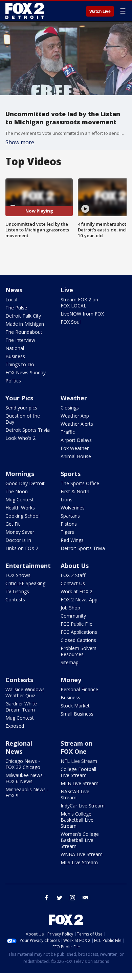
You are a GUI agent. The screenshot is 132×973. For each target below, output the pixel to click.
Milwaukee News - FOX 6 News (25, 778)
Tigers (67, 532)
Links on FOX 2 (21, 548)
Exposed (14, 726)
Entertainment (28, 566)
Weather (74, 398)
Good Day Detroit (25, 483)
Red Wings (72, 540)
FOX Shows (17, 575)
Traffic (68, 432)
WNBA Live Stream (82, 854)
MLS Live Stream (79, 862)
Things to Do (19, 364)
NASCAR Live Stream (75, 794)
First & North (75, 491)
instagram (72, 897)
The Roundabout (23, 332)
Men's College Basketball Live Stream (77, 819)
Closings (70, 407)
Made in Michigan (24, 324)
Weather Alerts (77, 424)
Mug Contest (19, 499)
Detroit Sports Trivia (27, 430)
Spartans (70, 516)
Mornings (19, 474)
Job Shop (70, 607)
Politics (13, 380)
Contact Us (73, 583)
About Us (75, 566)
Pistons (69, 524)
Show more (19, 142)
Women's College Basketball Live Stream (80, 840)
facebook (46, 897)
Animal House (76, 456)
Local (11, 299)
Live (67, 290)
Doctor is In (18, 540)
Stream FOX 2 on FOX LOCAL (79, 302)
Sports (71, 474)
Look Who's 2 (20, 438)
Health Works (20, 507)
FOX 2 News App (79, 599)
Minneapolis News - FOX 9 (27, 792)
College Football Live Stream (78, 772)
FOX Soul (71, 322)
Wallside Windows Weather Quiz (25, 692)
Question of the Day (22, 419)
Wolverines (73, 507)
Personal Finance (79, 689)
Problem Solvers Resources (78, 651)
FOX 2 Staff (73, 575)
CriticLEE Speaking (25, 583)
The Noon (16, 491)
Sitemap (70, 662)
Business (15, 356)
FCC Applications (79, 632)
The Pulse (16, 307)
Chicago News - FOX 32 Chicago (22, 764)
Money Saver (19, 532)
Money (71, 680)
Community (73, 616)
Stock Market (75, 705)
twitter (59, 897)
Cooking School (22, 516)
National (14, 348)
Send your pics (21, 407)
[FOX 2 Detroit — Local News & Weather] (25, 11)
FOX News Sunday (25, 372)
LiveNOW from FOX (82, 313)
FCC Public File (76, 624)
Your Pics (19, 398)
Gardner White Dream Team (21, 706)
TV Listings (17, 591)
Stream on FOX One (76, 747)
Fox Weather (75, 448)
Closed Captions (78, 640)
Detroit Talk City (23, 316)
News (13, 290)
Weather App (75, 416)
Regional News (18, 747)
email (85, 897)
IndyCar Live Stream (83, 805)
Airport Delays (76, 440)
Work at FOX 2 (76, 591)
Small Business (77, 713)
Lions (66, 499)
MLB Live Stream (79, 783)
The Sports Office (80, 483)
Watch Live (100, 11)
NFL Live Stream (79, 761)
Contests (15, 599)
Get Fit (12, 524)
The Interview (20, 340)
